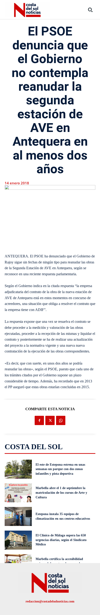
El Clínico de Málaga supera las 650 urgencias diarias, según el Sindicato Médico (61, 540)
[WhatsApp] (60, 420)
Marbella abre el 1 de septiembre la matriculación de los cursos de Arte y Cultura (61, 492)
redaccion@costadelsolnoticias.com (50, 601)
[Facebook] (39, 420)
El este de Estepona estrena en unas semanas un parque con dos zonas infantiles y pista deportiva (60, 469)
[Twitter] (50, 420)
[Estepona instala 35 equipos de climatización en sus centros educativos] (18, 516)
